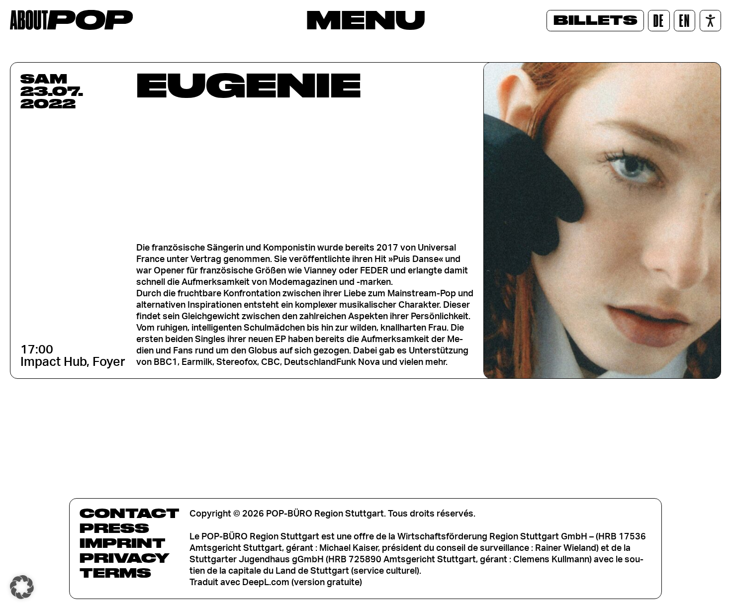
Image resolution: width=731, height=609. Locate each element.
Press (114, 528)
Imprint (123, 542)
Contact (130, 513)
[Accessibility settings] (710, 20)
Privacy (125, 557)
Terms (115, 572)
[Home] (71, 20)
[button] (22, 587)
